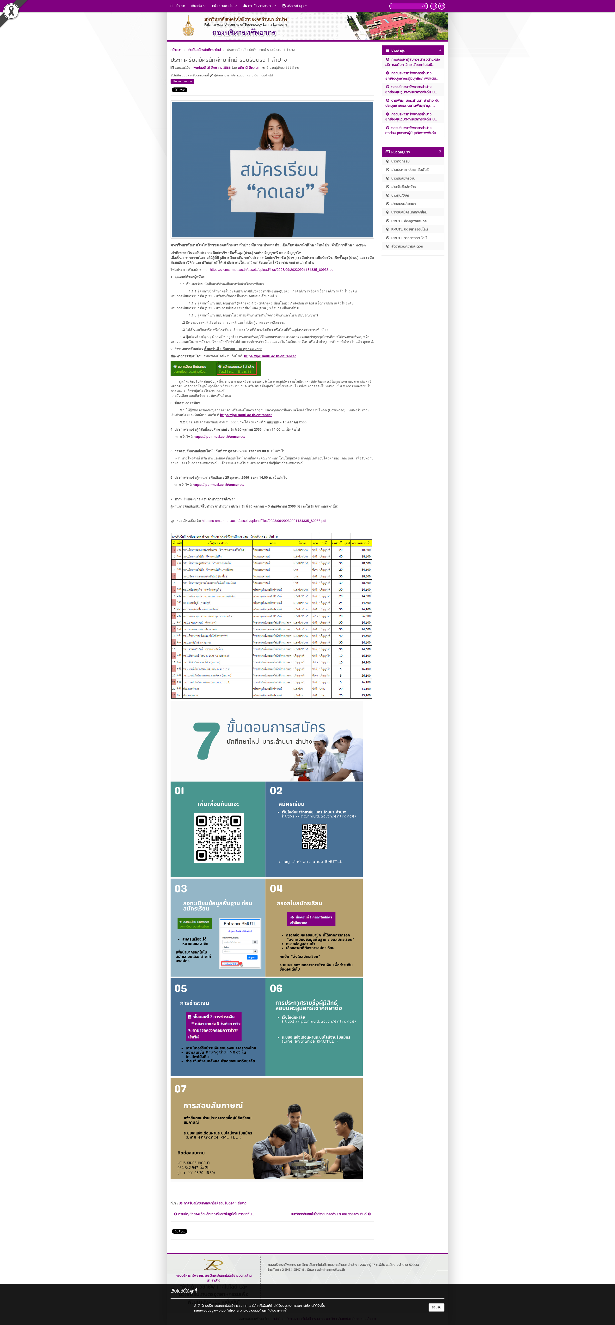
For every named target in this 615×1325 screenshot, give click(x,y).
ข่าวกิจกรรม (400, 161)
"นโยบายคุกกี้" (277, 1310)
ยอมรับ (436, 1307)
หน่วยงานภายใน (222, 5)
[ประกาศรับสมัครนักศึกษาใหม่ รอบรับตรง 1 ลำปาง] (272, 169)
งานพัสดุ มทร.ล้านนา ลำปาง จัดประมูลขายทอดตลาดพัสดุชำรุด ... (412, 103)
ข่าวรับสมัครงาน (402, 178)
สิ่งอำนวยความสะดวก (406, 246)
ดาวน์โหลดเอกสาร (259, 5)
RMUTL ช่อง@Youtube (408, 220)
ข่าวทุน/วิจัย (399, 195)
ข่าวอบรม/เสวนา (403, 203)
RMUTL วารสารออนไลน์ (408, 238)
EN (442, 6)
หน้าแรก (179, 5)
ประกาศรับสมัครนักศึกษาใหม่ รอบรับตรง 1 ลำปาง (212, 1203)
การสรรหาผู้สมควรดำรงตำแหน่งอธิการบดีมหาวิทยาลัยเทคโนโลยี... (412, 61)
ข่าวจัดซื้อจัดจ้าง (403, 186)
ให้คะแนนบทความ (182, 81)
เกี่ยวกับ (196, 5)
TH (434, 6)
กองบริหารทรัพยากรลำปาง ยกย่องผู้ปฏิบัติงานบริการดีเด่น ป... (411, 89)
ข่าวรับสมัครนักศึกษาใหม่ (408, 212)
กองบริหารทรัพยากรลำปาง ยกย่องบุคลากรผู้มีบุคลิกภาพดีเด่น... (411, 75)
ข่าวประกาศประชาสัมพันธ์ (409, 169)
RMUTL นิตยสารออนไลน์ (409, 229)
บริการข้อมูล (295, 5)
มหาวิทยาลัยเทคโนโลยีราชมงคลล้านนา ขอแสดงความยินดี (329, 1214)
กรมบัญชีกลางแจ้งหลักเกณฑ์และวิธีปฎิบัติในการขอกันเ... (215, 1214)
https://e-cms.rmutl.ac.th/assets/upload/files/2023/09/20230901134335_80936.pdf (272, 269)
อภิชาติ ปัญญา (248, 67)
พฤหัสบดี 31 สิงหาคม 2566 (212, 67)
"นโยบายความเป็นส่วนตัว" (244, 1310)
